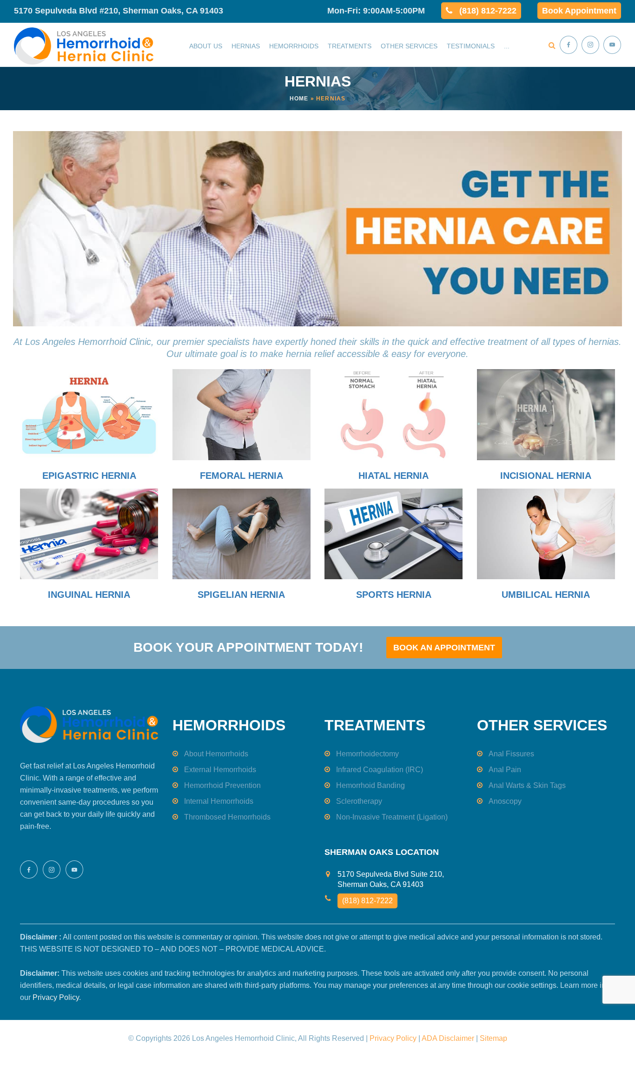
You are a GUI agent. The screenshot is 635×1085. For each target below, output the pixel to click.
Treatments (349, 46)
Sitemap (493, 1038)
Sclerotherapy (359, 801)
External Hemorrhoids (220, 770)
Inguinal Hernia (89, 594)
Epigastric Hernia (89, 475)
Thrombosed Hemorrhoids (227, 817)
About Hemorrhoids (216, 754)
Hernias (246, 46)
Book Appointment (579, 10)
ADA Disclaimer (448, 1038)
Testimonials (471, 46)
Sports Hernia (393, 594)
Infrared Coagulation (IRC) (379, 770)
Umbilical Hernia (546, 594)
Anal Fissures (511, 754)
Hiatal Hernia (393, 475)
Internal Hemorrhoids (218, 801)
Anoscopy (505, 801)
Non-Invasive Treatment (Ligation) (392, 817)
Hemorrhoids (293, 46)
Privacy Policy (56, 997)
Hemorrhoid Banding (370, 785)
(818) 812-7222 (487, 10)
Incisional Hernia (545, 475)
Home (299, 98)
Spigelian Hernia (241, 594)
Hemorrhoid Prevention (222, 785)
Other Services (409, 46)
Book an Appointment (444, 647)
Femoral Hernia (241, 475)
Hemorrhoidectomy (367, 754)
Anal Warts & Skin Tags (527, 785)
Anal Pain (505, 770)
